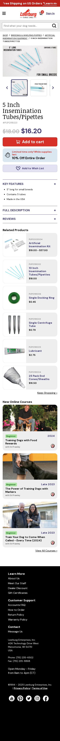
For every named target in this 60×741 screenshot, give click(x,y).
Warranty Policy (17, 619)
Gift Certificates (18, 593)
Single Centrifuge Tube (40, 324)
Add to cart (33, 141)
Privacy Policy (22, 688)
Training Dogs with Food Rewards (21, 441)
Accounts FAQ (17, 605)
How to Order (16, 610)
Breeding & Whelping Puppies (26, 35)
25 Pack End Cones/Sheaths (39, 377)
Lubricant (35, 351)
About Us (14, 578)
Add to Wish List (33, 168)
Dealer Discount (18, 588)
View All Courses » (46, 550)
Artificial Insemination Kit (39, 244)
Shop (5, 35)
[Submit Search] (54, 26)
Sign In (50, 13)
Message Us (15, 631)
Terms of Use (40, 688)
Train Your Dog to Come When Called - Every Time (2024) (25, 538)
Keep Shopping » (47, 393)
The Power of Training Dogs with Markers (26, 490)
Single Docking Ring (41, 297)
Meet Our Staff (17, 583)
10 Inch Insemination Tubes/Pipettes (39, 271)
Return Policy (16, 614)
